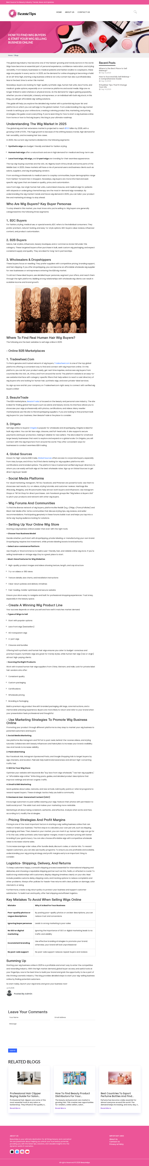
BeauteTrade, (33, 401)
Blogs (16, 55)
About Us (69, 12)
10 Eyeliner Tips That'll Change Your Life (113, 86)
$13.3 (66, 128)
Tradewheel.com (62, 363)
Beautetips (85, 1162)
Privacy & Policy (116, 1144)
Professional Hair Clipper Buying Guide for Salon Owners (25, 1095)
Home (59, 12)
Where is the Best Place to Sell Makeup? (113, 69)
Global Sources (44, 458)
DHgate (33, 428)
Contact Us (84, 12)
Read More (15, 1108)
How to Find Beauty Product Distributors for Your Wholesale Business (72, 1095)
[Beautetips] (23, 13)
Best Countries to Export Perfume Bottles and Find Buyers (116, 1095)
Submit (12, 1050)
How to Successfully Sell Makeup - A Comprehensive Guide (115, 78)
